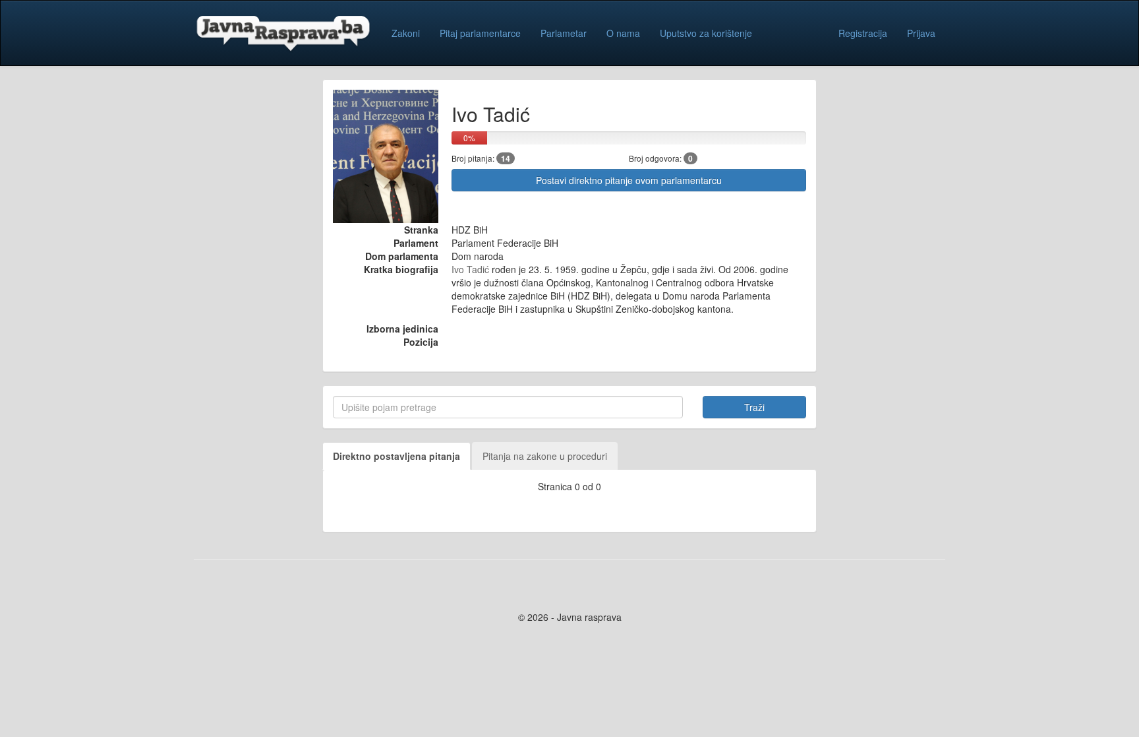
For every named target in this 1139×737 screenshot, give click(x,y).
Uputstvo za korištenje (706, 33)
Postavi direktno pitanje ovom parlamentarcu (629, 180)
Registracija (862, 33)
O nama (623, 33)
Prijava (921, 33)
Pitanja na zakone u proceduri (544, 456)
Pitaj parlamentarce (480, 33)
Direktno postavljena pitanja (396, 456)
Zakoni (406, 33)
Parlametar (563, 33)
